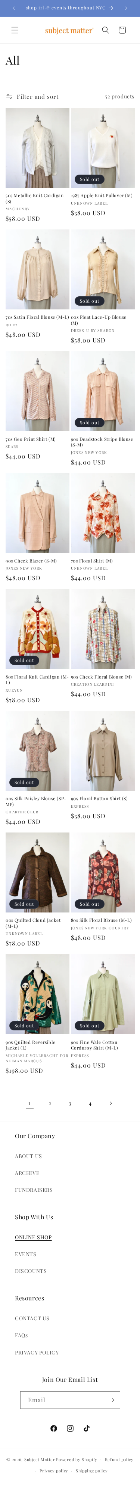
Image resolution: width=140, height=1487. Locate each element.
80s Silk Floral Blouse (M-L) (101, 920)
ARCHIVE (27, 1172)
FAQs (21, 1335)
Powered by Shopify (76, 1459)
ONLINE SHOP (33, 1237)
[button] (15, 30)
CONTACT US (32, 1318)
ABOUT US (28, 1156)
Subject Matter (39, 1459)
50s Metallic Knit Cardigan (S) (35, 198)
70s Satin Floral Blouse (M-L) (37, 317)
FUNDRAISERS (34, 1189)
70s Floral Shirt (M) (92, 561)
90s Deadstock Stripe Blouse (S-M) (102, 442)
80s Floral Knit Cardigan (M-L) (37, 680)
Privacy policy (54, 1470)
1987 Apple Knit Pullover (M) (102, 195)
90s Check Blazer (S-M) (31, 561)
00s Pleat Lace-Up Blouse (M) (99, 320)
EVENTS (26, 1254)
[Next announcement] (126, 8)
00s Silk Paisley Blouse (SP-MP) (36, 801)
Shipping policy (92, 1470)
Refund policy (119, 1459)
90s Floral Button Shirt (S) (99, 798)
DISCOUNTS (31, 1270)
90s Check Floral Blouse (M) (101, 677)
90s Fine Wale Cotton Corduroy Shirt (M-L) (94, 1045)
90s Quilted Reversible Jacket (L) (30, 1045)
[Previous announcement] (14, 8)
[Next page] (110, 1103)
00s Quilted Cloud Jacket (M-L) (33, 923)
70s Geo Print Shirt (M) (31, 439)
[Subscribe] (111, 1400)
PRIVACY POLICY (37, 1352)
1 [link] (29, 1103)
